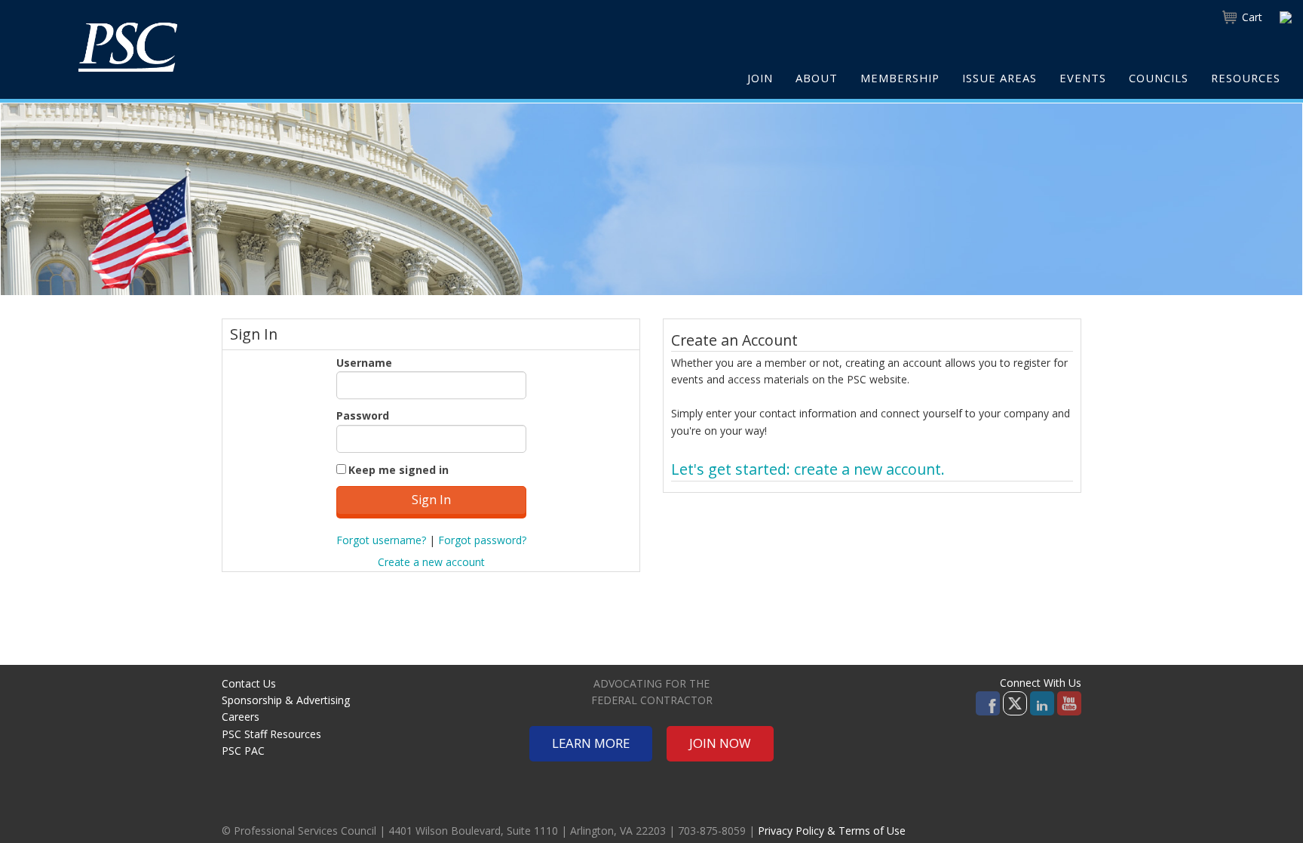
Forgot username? (381, 540)
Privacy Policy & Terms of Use (832, 830)
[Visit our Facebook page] (988, 702)
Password (362, 415)
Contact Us (249, 683)
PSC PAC (243, 750)
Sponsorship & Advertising (286, 700)
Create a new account (431, 562)
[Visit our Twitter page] (1015, 702)
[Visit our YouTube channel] (1069, 702)
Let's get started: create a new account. (808, 469)
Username (364, 362)
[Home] (127, 47)
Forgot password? (482, 540)
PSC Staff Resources (271, 734)
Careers (240, 716)
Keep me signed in (398, 470)
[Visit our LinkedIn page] (1042, 702)
